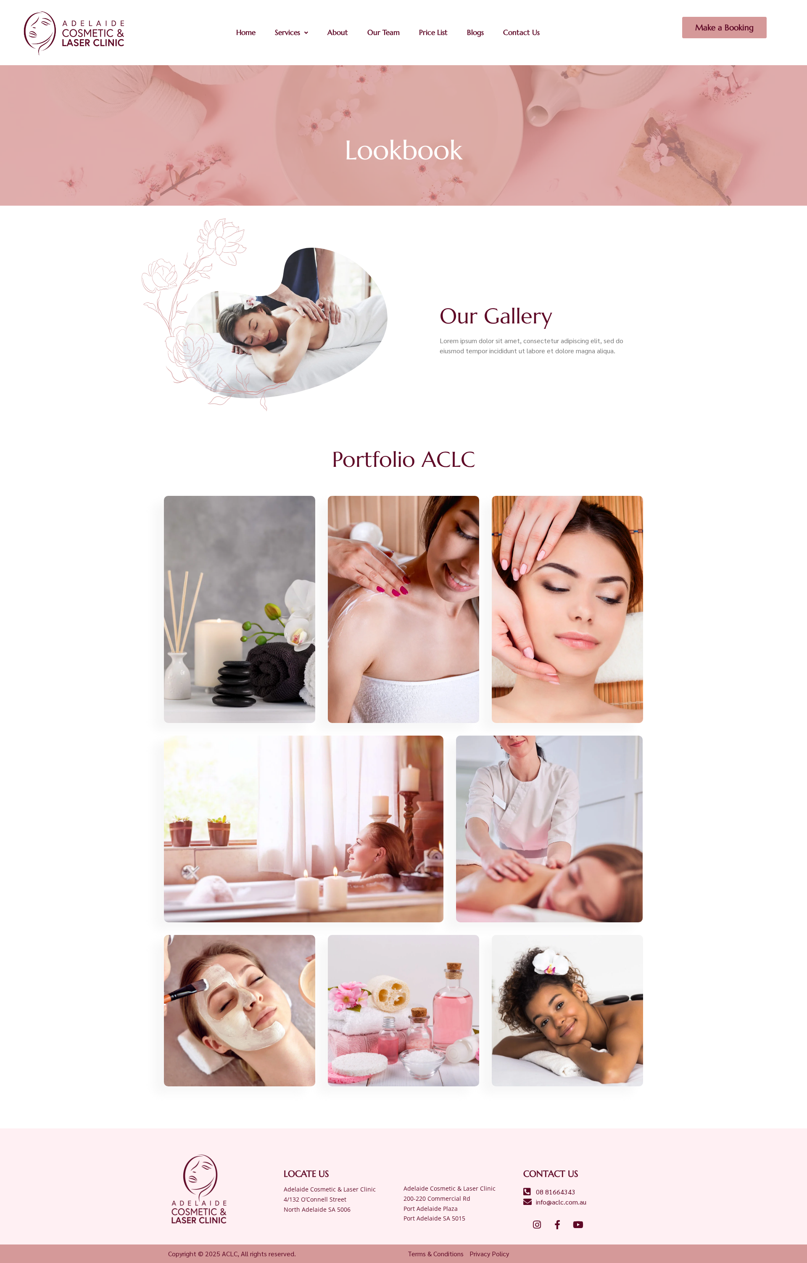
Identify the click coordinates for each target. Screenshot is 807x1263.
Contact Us (521, 32)
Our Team (383, 32)
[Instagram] (536, 1224)
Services (287, 32)
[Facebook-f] (557, 1224)
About (337, 32)
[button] (291, 32)
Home (246, 32)
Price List (433, 32)
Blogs (475, 32)
